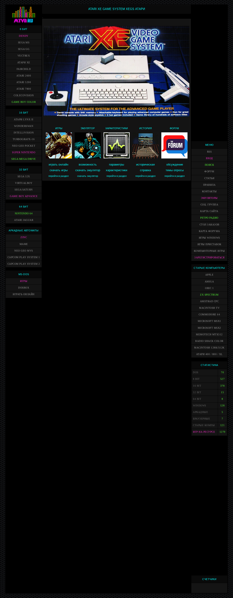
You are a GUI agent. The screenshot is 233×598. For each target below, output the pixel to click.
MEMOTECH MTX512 (209, 334)
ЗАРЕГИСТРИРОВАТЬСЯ (209, 257)
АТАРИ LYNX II (23, 119)
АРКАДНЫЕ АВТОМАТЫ (24, 230)
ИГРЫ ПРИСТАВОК (209, 244)
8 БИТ (24, 29)
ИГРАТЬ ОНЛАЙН (24, 294)
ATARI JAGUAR (23, 220)
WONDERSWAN (23, 126)
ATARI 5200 (23, 82)
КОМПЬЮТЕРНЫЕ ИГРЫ (209, 251)
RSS (209, 152)
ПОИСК (209, 165)
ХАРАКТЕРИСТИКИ (116, 128)
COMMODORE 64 (209, 314)
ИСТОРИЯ (145, 128)
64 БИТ (23, 206)
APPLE (209, 275)
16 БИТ (23, 112)
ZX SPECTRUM (209, 295)
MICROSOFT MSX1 (209, 321)
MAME (24, 244)
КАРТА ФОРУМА (209, 231)
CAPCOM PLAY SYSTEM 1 (24, 257)
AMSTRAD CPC (209, 301)
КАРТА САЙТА (209, 211)
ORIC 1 (209, 288)
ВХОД (209, 158)
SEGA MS (24, 42)
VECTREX (24, 55)
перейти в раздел (58, 176)
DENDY (23, 36)
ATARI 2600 (23, 75)
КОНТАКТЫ (209, 191)
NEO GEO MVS (23, 251)
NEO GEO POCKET (23, 146)
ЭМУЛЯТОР (88, 128)
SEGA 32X (24, 176)
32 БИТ (23, 169)
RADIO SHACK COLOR (209, 341)
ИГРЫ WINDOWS (209, 238)
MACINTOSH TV (209, 308)
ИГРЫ (23, 281)
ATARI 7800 (23, 89)
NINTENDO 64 (24, 213)
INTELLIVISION (24, 132)
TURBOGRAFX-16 (24, 139)
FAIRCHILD (24, 69)
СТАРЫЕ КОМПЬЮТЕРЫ (209, 268)
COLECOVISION (24, 95)
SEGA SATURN (24, 189)
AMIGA (209, 281)
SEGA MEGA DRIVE (23, 159)
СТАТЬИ (209, 178)
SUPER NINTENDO (23, 152)
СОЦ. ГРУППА (209, 204)
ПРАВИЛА (209, 185)
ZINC (23, 237)
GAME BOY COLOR (24, 102)
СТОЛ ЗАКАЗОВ (209, 224)
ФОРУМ (174, 128)
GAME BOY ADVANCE (24, 196)
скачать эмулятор (87, 176)
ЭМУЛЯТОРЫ (209, 198)
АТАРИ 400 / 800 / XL (209, 354)
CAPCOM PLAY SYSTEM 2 (24, 264)
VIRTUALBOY (23, 183)
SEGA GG (24, 49)
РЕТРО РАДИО (209, 218)
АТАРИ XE (23, 62)
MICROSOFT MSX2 (209, 328)
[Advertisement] (209, 73)
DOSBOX (23, 288)
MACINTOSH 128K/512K (209, 347)
